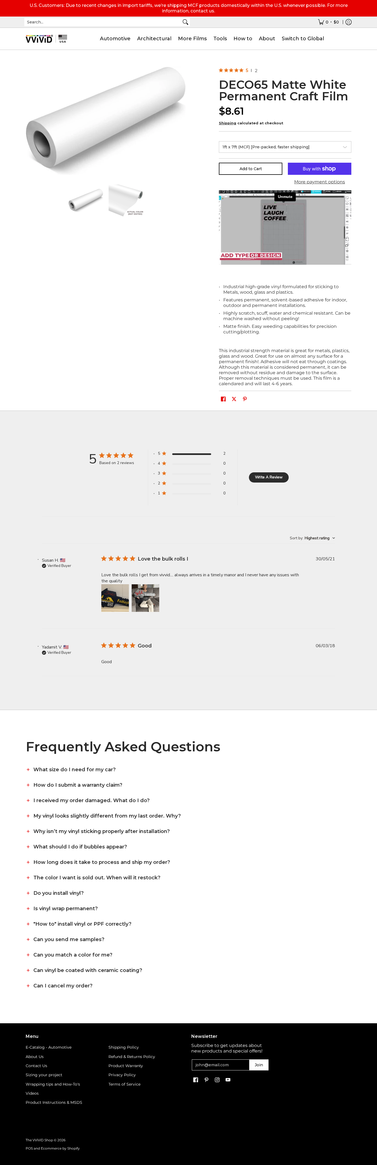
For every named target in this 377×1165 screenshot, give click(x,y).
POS (29, 1148)
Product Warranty (125, 1065)
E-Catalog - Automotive (48, 1047)
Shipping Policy (123, 1047)
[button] (223, 399)
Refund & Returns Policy (131, 1056)
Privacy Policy (122, 1074)
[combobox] (102, 22)
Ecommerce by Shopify (60, 1148)
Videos (32, 1093)
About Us (35, 1056)
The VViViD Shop (39, 1140)
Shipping (227, 123)
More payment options (319, 181)
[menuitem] (328, 22)
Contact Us (36, 1065)
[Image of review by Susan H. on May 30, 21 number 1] (115, 598)
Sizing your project (44, 1074)
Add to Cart (251, 168)
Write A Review (269, 477)
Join (259, 1064)
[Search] (185, 22)
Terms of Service (124, 1084)
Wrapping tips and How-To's (53, 1084)
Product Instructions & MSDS (54, 1102)
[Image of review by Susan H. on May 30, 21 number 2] (145, 598)
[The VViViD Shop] (46, 39)
